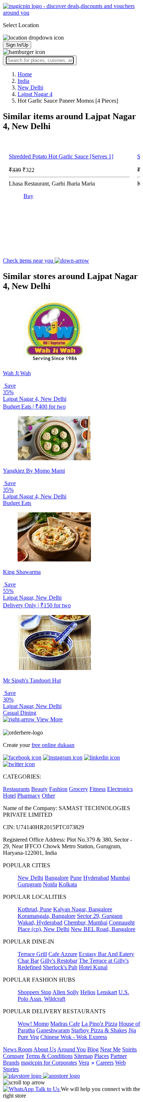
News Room (17, 1049)
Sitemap (83, 1056)
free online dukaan (53, 745)
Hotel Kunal (93, 967)
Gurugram (29, 884)
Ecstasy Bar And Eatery (106, 954)
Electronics (120, 789)
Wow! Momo (33, 1024)
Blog (93, 1049)
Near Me (110, 1049)
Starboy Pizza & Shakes (99, 1030)
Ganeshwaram (53, 1030)
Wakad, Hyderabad (40, 922)
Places (101, 1056)
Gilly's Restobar (58, 961)
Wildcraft (54, 999)
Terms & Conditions (49, 1056)
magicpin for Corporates (49, 1062)
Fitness (97, 789)
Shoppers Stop (34, 992)
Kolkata (68, 884)
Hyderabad (96, 878)
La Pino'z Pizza (99, 1024)
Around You (71, 1049)
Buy (28, 196)
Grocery (78, 789)
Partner (118, 1056)
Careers (105, 1062)
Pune (76, 878)
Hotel (9, 795)
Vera (83, 1062)
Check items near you (29, 260)
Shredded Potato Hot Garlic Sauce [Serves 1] (61, 156)
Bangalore (57, 878)
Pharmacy (28, 795)
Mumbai (120, 878)
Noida (50, 884)
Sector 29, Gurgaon (99, 916)
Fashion (58, 789)
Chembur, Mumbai (85, 922)
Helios (87, 992)
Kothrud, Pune (35, 909)
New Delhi (30, 878)
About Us (44, 1049)
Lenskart (107, 992)
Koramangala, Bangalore (47, 916)
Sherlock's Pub (60, 967)
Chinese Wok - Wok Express (73, 1037)
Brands (11, 1062)
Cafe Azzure (62, 954)
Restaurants (16, 789)
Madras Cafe (65, 1024)
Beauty (39, 789)
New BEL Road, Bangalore (103, 929)
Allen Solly (65, 992)
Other (48, 795)
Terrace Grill (32, 954)
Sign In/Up (17, 45)
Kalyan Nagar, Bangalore (82, 909)
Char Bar (28, 961)
